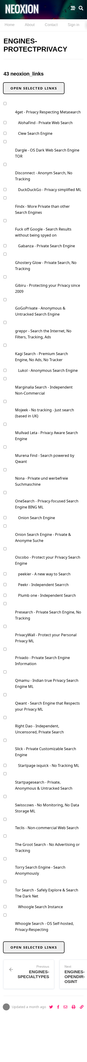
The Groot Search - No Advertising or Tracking (47, 847)
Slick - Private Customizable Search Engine (45, 751)
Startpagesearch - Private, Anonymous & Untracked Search (43, 785)
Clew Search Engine (35, 133)
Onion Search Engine (36, 517)
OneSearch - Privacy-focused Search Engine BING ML (46, 504)
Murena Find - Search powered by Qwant (44, 458)
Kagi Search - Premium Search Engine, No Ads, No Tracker (41, 356)
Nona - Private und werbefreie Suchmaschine (41, 481)
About (30, 25)
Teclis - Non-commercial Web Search (47, 827)
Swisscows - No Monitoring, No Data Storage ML (47, 808)
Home (10, 25)
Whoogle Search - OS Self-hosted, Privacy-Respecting (44, 926)
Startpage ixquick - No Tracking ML (48, 765)
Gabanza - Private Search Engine (46, 245)
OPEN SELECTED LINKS (33, 88)
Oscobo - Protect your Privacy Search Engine (47, 560)
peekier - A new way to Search (44, 574)
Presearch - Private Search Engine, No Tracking (48, 615)
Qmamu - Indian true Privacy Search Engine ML (46, 683)
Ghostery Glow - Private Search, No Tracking (46, 265)
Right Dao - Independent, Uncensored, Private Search (39, 729)
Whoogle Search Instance (40, 906)
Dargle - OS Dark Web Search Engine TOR (47, 153)
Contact (51, 25)
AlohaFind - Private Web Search (45, 122)
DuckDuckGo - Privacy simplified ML (49, 189)
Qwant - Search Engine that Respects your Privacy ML (47, 706)
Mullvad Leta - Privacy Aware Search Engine (46, 435)
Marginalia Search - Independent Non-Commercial (44, 390)
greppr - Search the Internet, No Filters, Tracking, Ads (43, 334)
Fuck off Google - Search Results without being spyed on (43, 232)
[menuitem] (9, 25)
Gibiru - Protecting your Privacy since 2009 (47, 288)
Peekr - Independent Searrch (43, 584)
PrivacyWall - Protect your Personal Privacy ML (46, 637)
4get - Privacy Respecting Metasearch (48, 112)
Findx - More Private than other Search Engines (42, 209)
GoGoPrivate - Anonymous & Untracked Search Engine (40, 311)
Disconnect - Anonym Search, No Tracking (43, 175)
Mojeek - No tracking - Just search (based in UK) (44, 413)
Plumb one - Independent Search (47, 595)
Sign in (73, 25)
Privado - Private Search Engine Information (42, 660)
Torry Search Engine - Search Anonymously (40, 870)
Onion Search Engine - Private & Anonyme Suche (43, 537)
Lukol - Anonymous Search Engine (48, 370)
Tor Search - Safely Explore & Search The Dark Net (46, 893)
